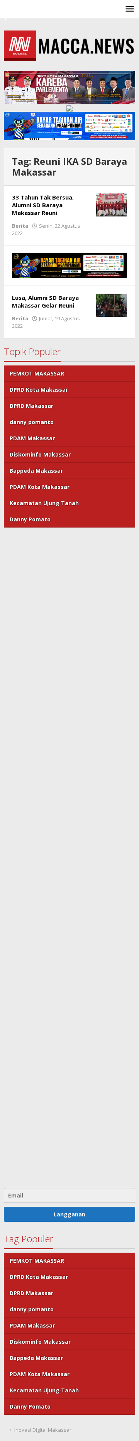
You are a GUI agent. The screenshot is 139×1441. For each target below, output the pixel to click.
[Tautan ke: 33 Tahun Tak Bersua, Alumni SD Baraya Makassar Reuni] (111, 204)
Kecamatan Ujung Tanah (44, 503)
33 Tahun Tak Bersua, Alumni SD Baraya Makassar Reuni (43, 204)
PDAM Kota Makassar (40, 486)
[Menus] (129, 9)
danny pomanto (32, 422)
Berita (20, 225)
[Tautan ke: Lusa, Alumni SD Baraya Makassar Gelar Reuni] (111, 304)
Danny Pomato (30, 519)
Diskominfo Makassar (40, 454)
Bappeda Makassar (36, 470)
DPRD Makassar (31, 405)
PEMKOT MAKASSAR (37, 373)
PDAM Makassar (32, 438)
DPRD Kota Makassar (39, 389)
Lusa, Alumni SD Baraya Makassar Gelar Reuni (45, 301)
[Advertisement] (69, 856)
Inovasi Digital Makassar (42, 1429)
